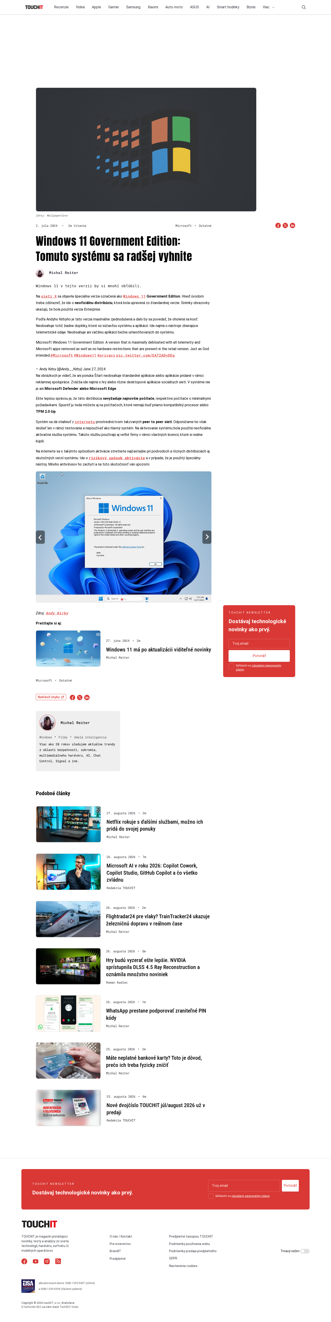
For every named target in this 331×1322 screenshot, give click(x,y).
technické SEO (32, 1307)
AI (208, 7)
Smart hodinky (228, 7)
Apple (96, 7)
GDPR (173, 1258)
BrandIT (115, 1251)
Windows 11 (134, 296)
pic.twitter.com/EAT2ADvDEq (145, 355)
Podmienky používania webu (189, 1244)
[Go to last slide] (40, 537)
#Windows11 (85, 355)
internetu (85, 421)
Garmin (113, 7)
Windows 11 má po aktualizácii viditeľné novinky (158, 650)
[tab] (122, 599)
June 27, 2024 (94, 369)
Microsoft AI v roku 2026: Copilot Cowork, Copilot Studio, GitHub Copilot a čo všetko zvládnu (152, 873)
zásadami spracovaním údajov (250, 1196)
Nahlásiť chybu (49, 697)
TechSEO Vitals (69, 1307)
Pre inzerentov (120, 1244)
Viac (266, 7)
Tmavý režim (290, 1251)
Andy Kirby (57, 613)
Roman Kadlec (117, 982)
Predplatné (118, 1258)
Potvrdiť (259, 656)
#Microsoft (61, 355)
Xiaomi (153, 7)
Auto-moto (174, 7)
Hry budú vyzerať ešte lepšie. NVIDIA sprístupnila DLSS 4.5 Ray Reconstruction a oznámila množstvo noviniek (153, 967)
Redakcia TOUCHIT (121, 887)
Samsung (133, 7)
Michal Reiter (63, 272)
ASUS (194, 7)
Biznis (251, 7)
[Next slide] (206, 537)
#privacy (106, 355)
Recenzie (61, 7)
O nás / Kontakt (121, 1236)
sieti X (49, 296)
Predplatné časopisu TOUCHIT (191, 1236)
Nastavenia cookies (183, 1266)
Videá (80, 7)
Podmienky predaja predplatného (193, 1251)
